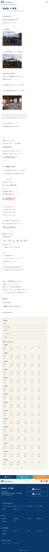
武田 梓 (5, 330)
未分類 (14, 4)
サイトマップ (16, 543)
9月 (25, 355)
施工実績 (4, 518)
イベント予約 (28, 518)
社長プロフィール (6, 530)
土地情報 (4, 521)
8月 (4, 347)
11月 (12, 355)
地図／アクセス (17, 509)
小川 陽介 (6, 333)
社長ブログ (16, 530)
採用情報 (4, 533)
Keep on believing (8, 312)
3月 (39, 347)
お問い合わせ (38, 489)
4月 (32, 347)
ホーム (4, 10)
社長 (5, 323)
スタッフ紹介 (28, 530)
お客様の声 (38, 518)
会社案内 (4, 509)
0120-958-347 (8, 495)
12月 (5, 355)
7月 (11, 347)
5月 (25, 347)
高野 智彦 (6, 326)
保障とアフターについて (19, 506)
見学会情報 (16, 518)
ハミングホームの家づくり (7, 506)
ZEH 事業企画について (30, 506)
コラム (15, 521)
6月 (18, 347)
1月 (11, 349)
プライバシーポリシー (7, 543)
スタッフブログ (9, 10)
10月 (19, 355)
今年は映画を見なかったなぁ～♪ (11, 126)
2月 (4, 349)
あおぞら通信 (38, 494)
